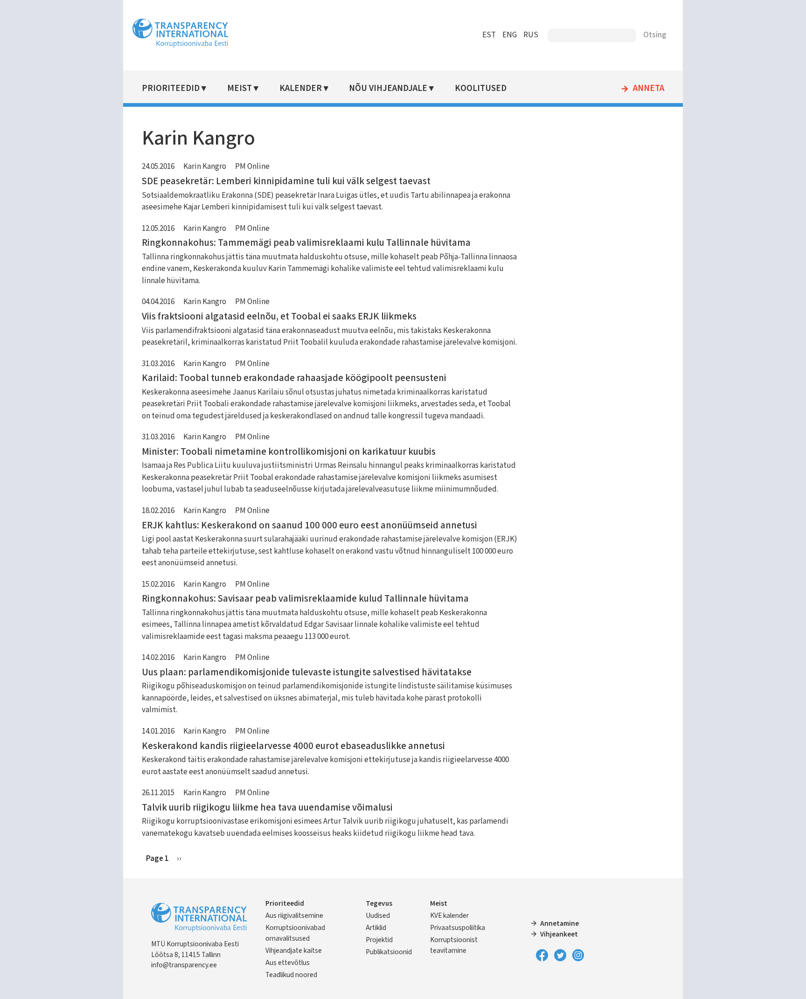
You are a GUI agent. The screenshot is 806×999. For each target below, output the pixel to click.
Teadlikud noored (291, 974)
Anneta (648, 88)
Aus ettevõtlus (287, 962)
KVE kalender (449, 915)
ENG (509, 35)
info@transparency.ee (184, 965)
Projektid (379, 939)
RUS (530, 35)
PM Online (252, 166)
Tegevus (379, 903)
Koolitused (481, 88)
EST (489, 35)
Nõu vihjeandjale (388, 88)
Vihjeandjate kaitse (293, 950)
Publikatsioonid (389, 952)
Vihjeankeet (559, 934)
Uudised (378, 915)
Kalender (300, 88)
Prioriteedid (171, 88)
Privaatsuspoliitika (457, 927)
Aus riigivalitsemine (294, 915)
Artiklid (376, 927)
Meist (239, 88)
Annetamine (559, 923)
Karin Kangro (204, 166)
